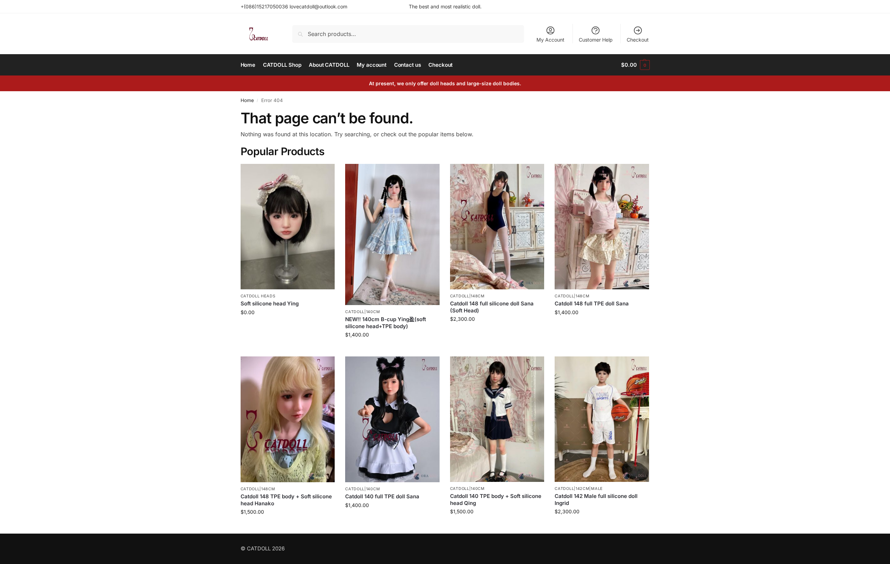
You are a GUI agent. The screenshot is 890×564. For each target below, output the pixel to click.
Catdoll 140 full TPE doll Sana (382, 496)
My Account (550, 40)
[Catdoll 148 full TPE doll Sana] (602, 227)
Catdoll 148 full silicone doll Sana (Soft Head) (492, 307)
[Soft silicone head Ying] (288, 227)
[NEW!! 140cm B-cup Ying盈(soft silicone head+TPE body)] (392, 234)
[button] (635, 65)
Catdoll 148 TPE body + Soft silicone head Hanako (286, 500)
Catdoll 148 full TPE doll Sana (592, 303)
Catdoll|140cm (362, 311)
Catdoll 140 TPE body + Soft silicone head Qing (495, 499)
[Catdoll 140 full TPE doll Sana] (392, 419)
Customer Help (596, 40)
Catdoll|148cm (467, 296)
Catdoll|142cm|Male (579, 488)
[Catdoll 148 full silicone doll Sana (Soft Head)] (497, 227)
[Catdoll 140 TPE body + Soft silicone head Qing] (497, 419)
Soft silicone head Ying (270, 303)
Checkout (638, 40)
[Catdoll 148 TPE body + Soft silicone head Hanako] (288, 419)
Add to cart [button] (287, 327)
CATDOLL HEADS (258, 296)
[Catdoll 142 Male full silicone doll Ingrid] (602, 419)
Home (247, 100)
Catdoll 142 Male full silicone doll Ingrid (596, 499)
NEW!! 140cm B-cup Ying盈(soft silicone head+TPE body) (385, 323)
